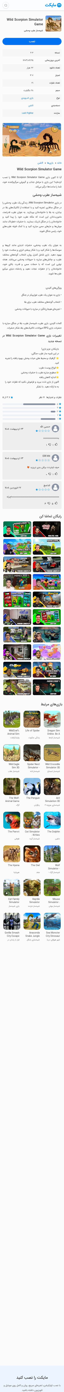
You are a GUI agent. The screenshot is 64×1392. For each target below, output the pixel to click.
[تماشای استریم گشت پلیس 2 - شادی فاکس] (47, 635)
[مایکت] (53, 7)
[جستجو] (5, 5)
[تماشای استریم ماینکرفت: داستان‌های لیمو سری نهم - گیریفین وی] (17, 600)
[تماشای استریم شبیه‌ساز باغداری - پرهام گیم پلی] (17, 688)
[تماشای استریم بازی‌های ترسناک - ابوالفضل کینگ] (47, 530)
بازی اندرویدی (27, 98)
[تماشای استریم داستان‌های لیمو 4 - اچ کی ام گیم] (17, 547)
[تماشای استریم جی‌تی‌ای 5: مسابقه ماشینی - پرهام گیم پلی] (47, 565)
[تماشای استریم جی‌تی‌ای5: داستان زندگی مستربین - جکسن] (17, 635)
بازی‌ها (50, 163)
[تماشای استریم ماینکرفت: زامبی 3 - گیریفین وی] (47, 688)
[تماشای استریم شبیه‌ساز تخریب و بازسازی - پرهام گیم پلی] (47, 600)
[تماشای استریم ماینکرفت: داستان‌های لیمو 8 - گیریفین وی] (47, 547)
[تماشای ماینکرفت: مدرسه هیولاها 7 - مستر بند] (47, 670)
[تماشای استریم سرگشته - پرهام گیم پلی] (17, 618)
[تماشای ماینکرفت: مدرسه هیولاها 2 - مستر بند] (47, 583)
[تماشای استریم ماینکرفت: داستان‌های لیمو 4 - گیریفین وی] (47, 618)
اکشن (30, 105)
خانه (59, 163)
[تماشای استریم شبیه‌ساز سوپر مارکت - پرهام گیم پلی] (17, 565)
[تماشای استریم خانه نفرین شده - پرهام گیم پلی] (17, 653)
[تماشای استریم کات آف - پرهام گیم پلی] (17, 670)
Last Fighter (27, 113)
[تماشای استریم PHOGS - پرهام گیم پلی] (47, 653)
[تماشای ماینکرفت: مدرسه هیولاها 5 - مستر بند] (17, 583)
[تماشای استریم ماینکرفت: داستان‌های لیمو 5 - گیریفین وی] (17, 530)
